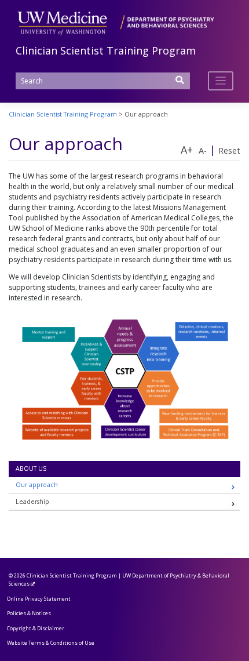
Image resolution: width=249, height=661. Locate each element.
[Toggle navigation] (221, 80)
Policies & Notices (29, 613)
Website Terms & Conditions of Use (50, 643)
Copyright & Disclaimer (35, 628)
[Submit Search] (180, 84)
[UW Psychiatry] (116, 22)
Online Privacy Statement (39, 598)
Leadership (32, 501)
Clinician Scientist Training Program (106, 50)
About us (31, 468)
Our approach (37, 485)
